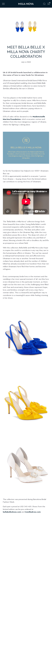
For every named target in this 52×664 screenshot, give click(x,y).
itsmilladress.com (33, 512)
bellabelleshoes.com (12, 512)
